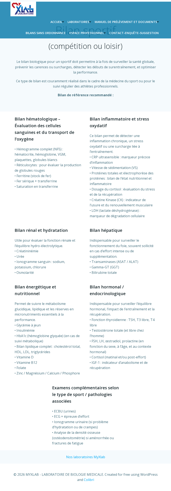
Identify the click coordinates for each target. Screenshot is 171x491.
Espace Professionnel (86, 33)
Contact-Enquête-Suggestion (134, 33)
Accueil (56, 22)
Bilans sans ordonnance (46, 33)
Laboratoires (78, 22)
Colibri (89, 479)
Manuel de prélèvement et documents (126, 22)
